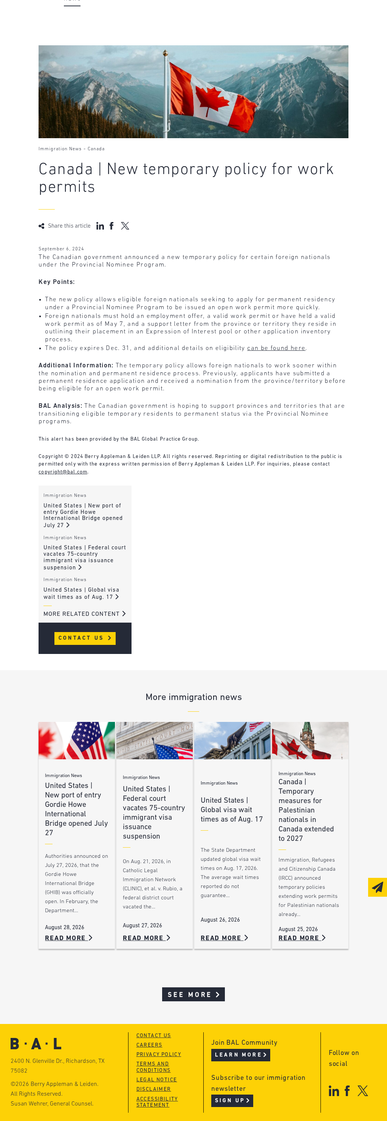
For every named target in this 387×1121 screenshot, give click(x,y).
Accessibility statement (157, 1102)
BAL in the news (90, 46)
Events (188, 46)
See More (190, 995)
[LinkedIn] (334, 1090)
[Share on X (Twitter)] (125, 226)
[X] (363, 1090)
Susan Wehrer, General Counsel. (52, 1104)
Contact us (153, 1036)
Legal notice (156, 1080)
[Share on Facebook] (112, 226)
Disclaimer (153, 1089)
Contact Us (83, 638)
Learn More (238, 1055)
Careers (75, 61)
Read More (66, 938)
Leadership (81, 18)
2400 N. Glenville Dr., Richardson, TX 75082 (58, 1066)
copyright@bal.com (63, 472)
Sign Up (230, 1101)
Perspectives (199, 18)
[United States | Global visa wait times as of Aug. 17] (232, 740)
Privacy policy (158, 1055)
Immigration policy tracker (224, 32)
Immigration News (60, 149)
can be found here (276, 348)
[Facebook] (347, 1090)
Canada (96, 149)
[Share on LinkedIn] (100, 226)
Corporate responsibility (105, 32)
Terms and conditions (153, 1067)
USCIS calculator (206, 61)
